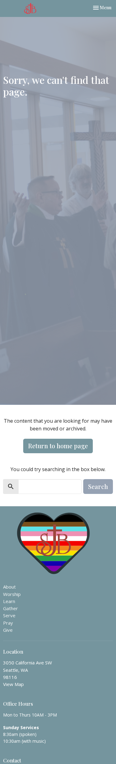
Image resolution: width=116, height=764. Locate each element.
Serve (9, 615)
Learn (9, 601)
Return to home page (58, 446)
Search (98, 486)
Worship (12, 594)
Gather (10, 608)
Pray (8, 623)
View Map (13, 684)
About (9, 587)
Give (8, 630)
